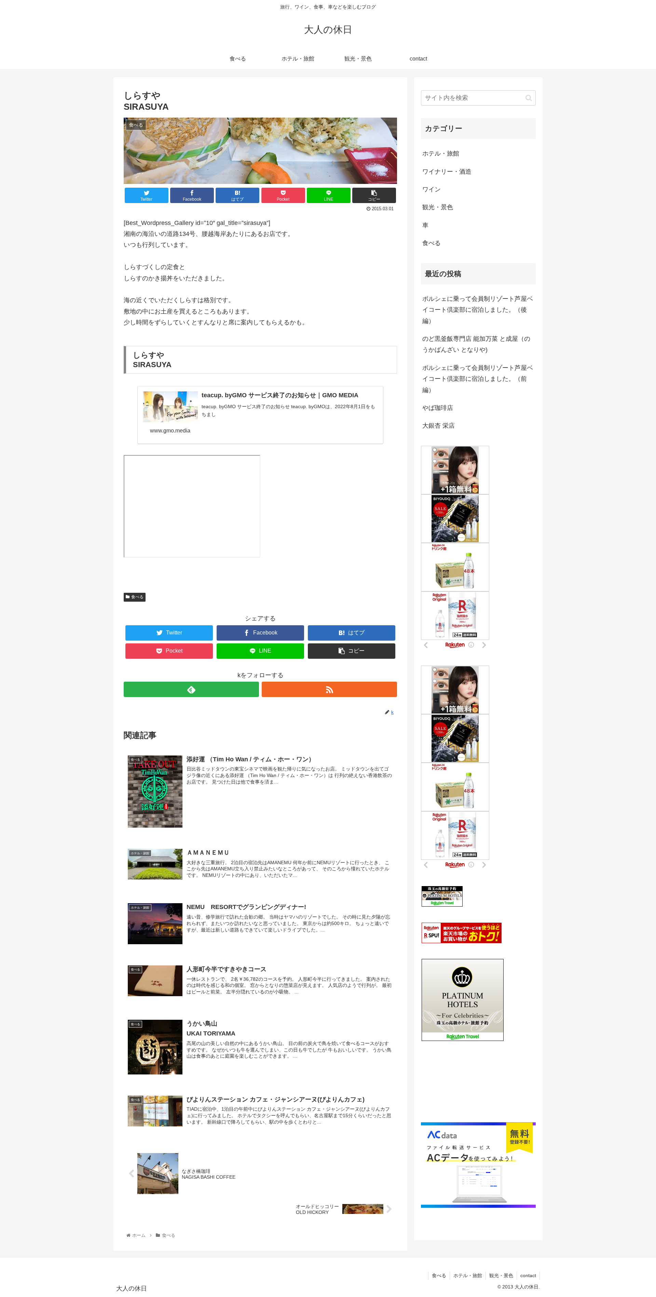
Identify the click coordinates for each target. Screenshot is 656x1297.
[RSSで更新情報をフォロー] (329, 689)
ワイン (431, 189)
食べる (137, 596)
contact (528, 1275)
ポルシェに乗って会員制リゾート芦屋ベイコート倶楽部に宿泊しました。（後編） (477, 309)
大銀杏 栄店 (438, 425)
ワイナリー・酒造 (447, 171)
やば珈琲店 (437, 407)
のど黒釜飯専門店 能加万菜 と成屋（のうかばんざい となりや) (476, 344)
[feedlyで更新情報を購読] (191, 689)
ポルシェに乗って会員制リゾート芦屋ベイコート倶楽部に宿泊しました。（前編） (477, 378)
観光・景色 (437, 207)
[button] (529, 98)
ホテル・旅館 (440, 153)
